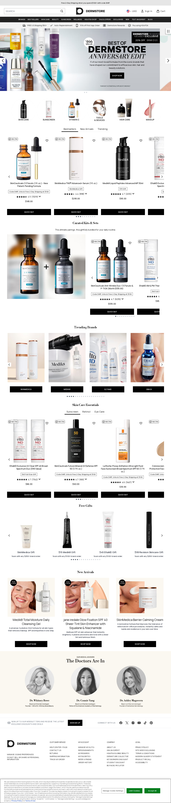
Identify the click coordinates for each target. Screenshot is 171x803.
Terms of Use (30, 801)
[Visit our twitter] (127, 723)
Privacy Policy (142, 747)
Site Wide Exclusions (145, 750)
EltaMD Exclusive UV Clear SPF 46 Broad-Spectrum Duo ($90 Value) (29, 467)
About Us (111, 747)
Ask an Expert (113, 750)
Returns (54, 753)
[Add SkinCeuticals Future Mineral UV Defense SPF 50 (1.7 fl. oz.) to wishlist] (94, 423)
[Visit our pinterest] (151, 723)
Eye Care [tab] (100, 411)
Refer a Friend (85, 759)
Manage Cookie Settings (113, 790)
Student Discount (116, 762)
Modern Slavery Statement (148, 756)
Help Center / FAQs (58, 747)
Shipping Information (60, 756)
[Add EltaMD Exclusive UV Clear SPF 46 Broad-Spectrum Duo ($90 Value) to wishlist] (47, 423)
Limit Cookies (134, 790)
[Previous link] (9, 365)
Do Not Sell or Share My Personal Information (23, 758)
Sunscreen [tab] (72, 411)
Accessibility (141, 762)
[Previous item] (9, 177)
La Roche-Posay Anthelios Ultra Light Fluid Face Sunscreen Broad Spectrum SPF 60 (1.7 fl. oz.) (123, 469)
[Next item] (162, 177)
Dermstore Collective (118, 756)
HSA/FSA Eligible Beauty (118, 753)
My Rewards (83, 753)
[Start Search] (61, 11)
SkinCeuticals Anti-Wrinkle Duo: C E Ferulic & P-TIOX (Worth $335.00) (112, 287)
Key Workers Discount (117, 759)
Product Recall (143, 759)
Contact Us (55, 750)
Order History (85, 762)
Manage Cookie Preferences (20, 754)
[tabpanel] (85, 176)
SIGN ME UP (75, 723)
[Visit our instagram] (133, 723)
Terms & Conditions (144, 753)
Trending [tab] (103, 128)
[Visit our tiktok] (145, 723)
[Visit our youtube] (139, 723)
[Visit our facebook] (121, 723)
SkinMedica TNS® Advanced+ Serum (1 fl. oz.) (76, 183)
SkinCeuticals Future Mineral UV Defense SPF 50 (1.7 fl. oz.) (76, 467)
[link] (146, 11)
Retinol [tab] (86, 411)
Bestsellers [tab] (70, 128)
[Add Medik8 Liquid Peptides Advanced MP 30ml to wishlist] (141, 140)
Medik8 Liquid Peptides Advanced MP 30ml (123, 183)
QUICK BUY (29, 212)
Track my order (57, 759)
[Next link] (162, 365)
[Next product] (157, 278)
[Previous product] (92, 278)
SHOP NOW (128, 75)
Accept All (152, 790)
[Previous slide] (3, 60)
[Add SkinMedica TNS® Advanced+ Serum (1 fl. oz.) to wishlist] (94, 140)
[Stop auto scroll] (168, 31)
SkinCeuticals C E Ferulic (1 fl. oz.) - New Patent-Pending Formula (29, 184)
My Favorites (84, 756)
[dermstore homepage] (90, 11)
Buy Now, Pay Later (115, 765)
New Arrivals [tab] (86, 128)
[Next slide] (168, 60)
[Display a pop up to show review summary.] (40, 197)
